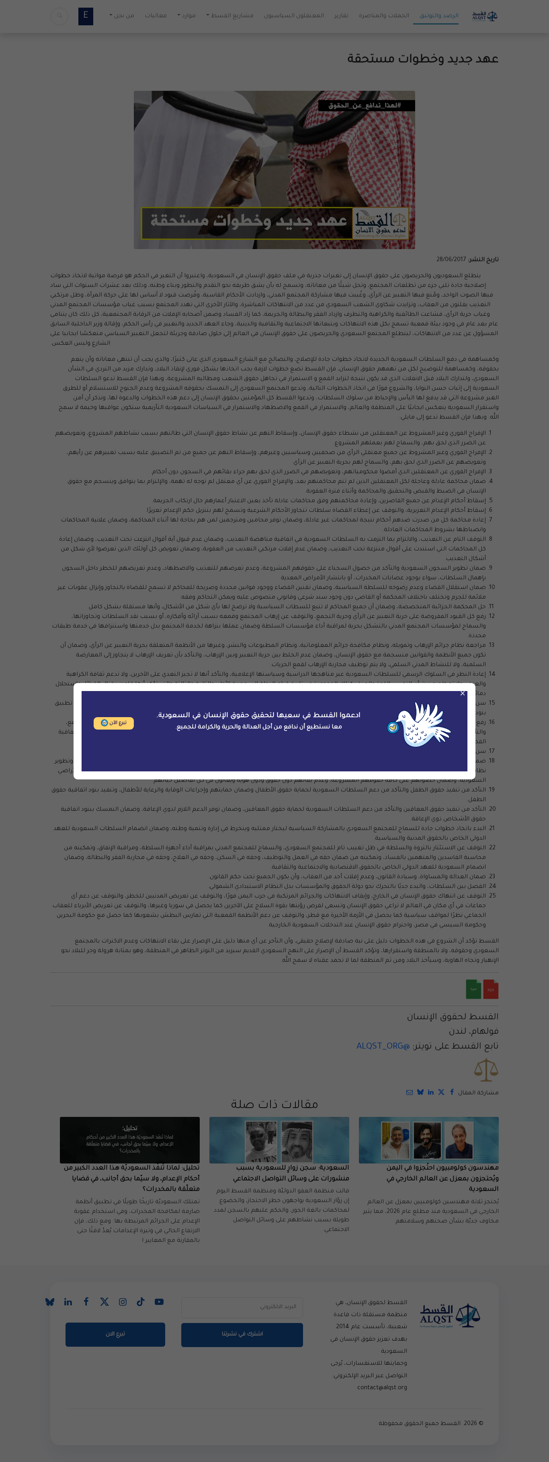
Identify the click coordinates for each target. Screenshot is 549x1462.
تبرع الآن (117, 723)
